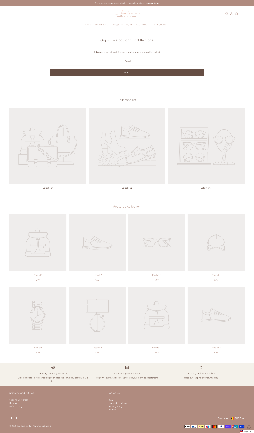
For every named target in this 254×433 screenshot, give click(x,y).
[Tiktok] (16, 418)
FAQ (111, 399)
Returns (13, 403)
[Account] (231, 13)
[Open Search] (226, 13)
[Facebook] (11, 418)
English (221, 418)
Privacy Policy (115, 406)
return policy (212, 377)
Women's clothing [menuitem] (136, 25)
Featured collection (127, 206)
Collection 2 (127, 188)
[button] (247, 431)
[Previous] (70, 3)
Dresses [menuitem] (116, 25)
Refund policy (15, 406)
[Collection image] (47, 146)
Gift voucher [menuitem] (159, 25)
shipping (197, 377)
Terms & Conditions (118, 403)
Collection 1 (48, 188)
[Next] (183, 3)
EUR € (238, 418)
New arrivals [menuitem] (101, 25)
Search (112, 409)
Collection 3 (206, 188)
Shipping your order (18, 399)
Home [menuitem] (88, 25)
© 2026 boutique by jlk (20, 426)
